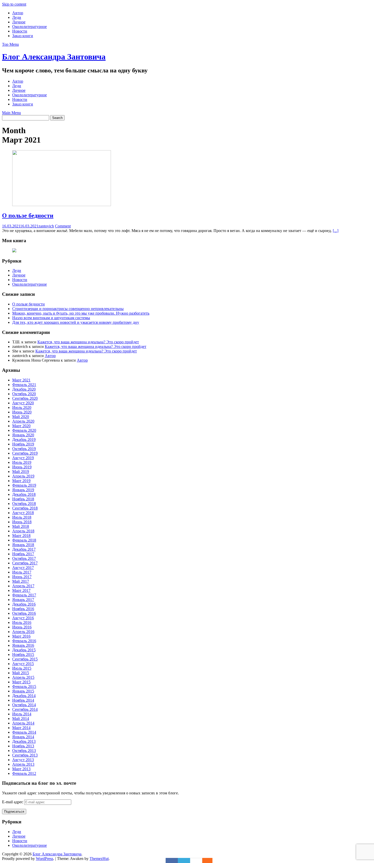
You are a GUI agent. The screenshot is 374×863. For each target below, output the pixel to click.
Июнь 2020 (22, 412)
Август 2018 (23, 513)
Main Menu (11, 113)
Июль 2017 (21, 572)
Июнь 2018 (22, 522)
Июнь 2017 (22, 577)
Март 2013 (21, 769)
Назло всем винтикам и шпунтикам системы (51, 318)
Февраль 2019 (24, 485)
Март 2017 (21, 590)
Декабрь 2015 (24, 650)
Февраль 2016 (24, 641)
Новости (19, 31)
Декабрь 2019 (24, 439)
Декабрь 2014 (24, 696)
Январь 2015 (23, 691)
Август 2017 (23, 567)
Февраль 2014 (24, 732)
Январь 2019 (23, 490)
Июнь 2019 (22, 467)
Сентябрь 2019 (25, 453)
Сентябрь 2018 (25, 508)
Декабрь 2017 (24, 549)
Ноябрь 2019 (23, 444)
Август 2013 (23, 760)
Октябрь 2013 (24, 750)
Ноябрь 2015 (23, 654)
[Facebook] (172, 860)
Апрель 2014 (23, 723)
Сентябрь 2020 (25, 398)
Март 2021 (21, 380)
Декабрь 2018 (24, 494)
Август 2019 (23, 458)
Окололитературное (29, 26)
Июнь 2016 (22, 627)
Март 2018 (21, 535)
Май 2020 (20, 416)
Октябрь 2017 (24, 558)
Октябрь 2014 (24, 705)
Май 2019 (20, 471)
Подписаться (14, 811)
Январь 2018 (23, 545)
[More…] (205, 860)
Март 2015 (21, 682)
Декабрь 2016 (24, 604)
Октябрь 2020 (24, 394)
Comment (63, 226)
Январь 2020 (23, 435)
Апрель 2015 (23, 677)
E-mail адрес (13, 802)
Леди (16, 17)
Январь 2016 (23, 645)
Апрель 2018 (23, 531)
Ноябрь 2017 (23, 554)
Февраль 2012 (24, 773)
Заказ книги (22, 36)
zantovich (46, 226)
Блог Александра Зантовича (54, 56)
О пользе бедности (27, 215)
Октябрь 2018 (24, 503)
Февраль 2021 (24, 384)
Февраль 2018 (24, 540)
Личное (18, 22)
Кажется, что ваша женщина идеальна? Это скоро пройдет (88, 342)
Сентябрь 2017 (25, 563)
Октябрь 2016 (24, 613)
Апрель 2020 (23, 421)
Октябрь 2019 (24, 448)
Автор (17, 13)
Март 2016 (21, 636)
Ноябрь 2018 (23, 499)
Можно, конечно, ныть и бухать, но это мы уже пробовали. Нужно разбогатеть (80, 313)
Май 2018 (20, 526)
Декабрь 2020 (24, 389)
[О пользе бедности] (61, 205)
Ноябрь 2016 (23, 609)
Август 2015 (23, 663)
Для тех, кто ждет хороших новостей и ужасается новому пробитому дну (75, 322)
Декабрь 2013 (24, 741)
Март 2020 (21, 426)
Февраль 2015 (24, 686)
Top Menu (10, 44)
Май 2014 (20, 718)
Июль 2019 (21, 462)
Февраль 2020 (24, 430)
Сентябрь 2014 (25, 709)
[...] (335, 230)
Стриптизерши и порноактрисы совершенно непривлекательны (68, 308)
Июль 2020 (21, 407)
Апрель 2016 (23, 631)
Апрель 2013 (23, 764)
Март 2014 (21, 728)
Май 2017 (20, 581)
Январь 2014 (23, 737)
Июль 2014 (21, 714)
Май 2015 (20, 673)
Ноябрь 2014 (23, 700)
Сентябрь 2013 (25, 755)
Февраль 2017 (24, 595)
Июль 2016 (21, 622)
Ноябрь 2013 (23, 746)
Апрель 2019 (23, 476)
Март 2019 (21, 481)
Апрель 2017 (23, 586)
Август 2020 (23, 403)
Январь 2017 (23, 599)
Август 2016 (23, 618)
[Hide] (210, 860)
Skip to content (14, 4)
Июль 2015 (21, 668)
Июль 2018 (21, 517)
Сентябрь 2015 (25, 659)
